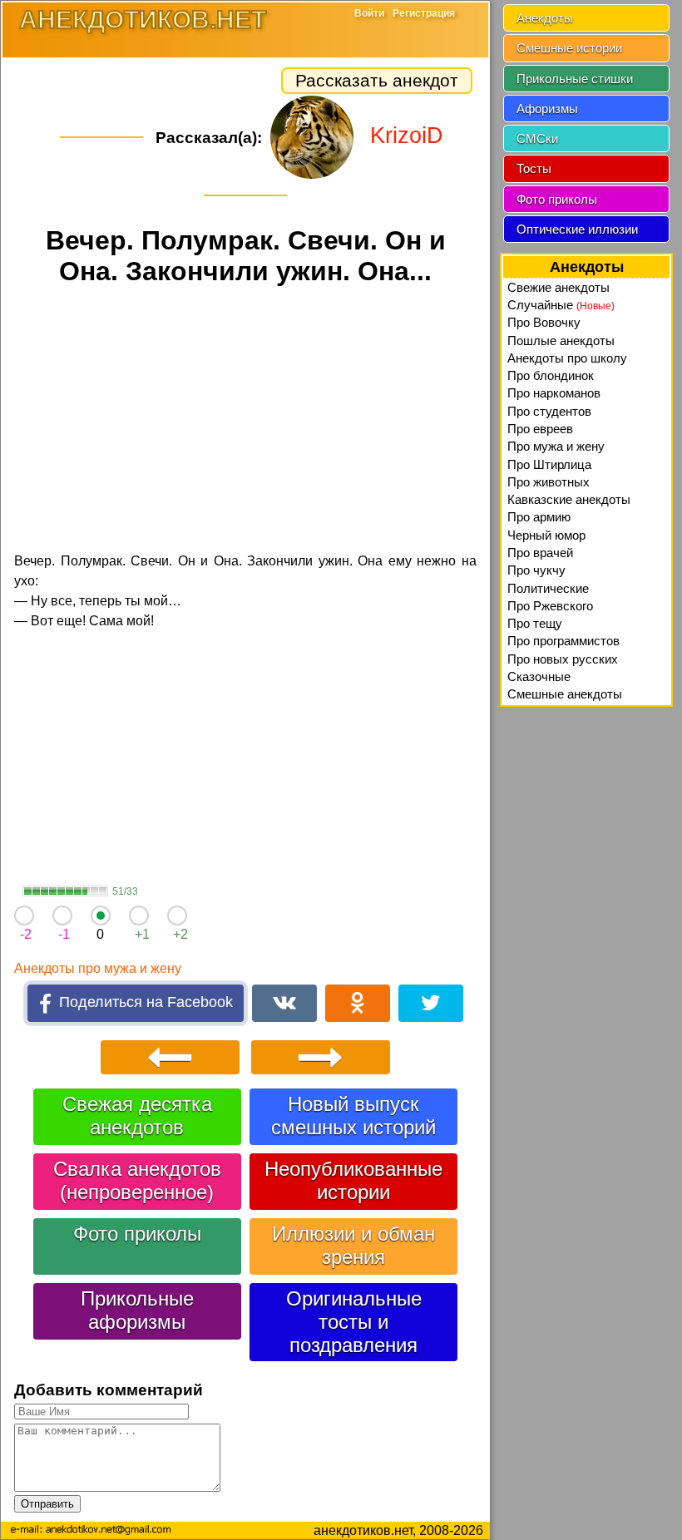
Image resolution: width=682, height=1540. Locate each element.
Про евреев (540, 429)
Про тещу (534, 623)
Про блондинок (550, 375)
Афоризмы (547, 108)
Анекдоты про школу (567, 358)
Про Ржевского (550, 606)
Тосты (533, 168)
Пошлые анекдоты (561, 340)
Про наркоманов (553, 393)
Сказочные (539, 676)
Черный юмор (546, 535)
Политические (548, 588)
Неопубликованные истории (353, 1180)
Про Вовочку (544, 322)
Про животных (548, 482)
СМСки (537, 138)
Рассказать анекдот (376, 80)
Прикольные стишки (574, 79)
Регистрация (424, 13)
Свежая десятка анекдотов (137, 1115)
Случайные (561, 305)
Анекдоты (544, 18)
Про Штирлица (549, 464)
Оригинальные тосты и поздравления (354, 1321)
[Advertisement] (245, 421)
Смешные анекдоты (564, 694)
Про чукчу (536, 570)
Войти (369, 13)
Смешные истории (569, 48)
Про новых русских (562, 659)
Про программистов (563, 641)
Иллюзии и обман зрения (353, 1245)
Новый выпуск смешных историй (353, 1115)
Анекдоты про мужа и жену (97, 968)
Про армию (539, 517)
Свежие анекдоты (558, 287)
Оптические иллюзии (577, 229)
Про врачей (540, 552)
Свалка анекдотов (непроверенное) (137, 1180)
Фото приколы (137, 1233)
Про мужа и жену (556, 446)
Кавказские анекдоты (568, 499)
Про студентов (549, 411)
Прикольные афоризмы (137, 1310)
